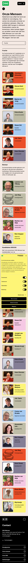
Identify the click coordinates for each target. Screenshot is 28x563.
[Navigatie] (24, 519)
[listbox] (14, 43)
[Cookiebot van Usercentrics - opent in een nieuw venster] (17, 256)
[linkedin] (6, 519)
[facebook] (3, 519)
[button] (21, 3)
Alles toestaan (14, 298)
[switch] (25, 282)
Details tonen (21, 294)
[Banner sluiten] (26, 255)
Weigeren (14, 306)
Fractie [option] (6, 43)
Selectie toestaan (14, 302)
